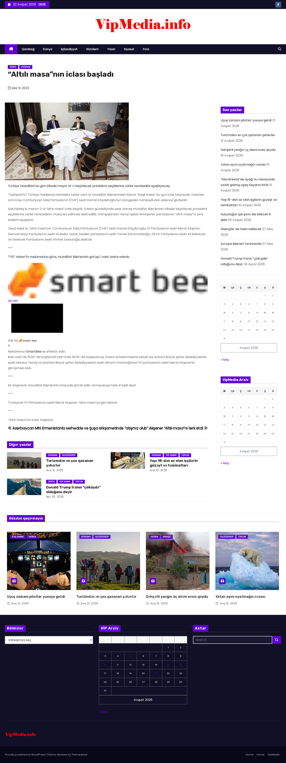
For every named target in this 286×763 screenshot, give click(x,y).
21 (257, 321)
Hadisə (32, 536)
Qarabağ (28, 49)
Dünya (47, 49)
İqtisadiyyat (69, 49)
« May (225, 359)
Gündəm (92, 49)
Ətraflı (13, 301)
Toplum (185, 455)
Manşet (167, 536)
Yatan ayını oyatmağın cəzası (243, 164)
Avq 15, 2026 (228, 603)
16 (273, 312)
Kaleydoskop (68, 455)
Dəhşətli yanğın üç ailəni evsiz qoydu (248, 150)
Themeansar (79, 754)
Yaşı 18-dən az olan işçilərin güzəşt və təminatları (174, 463)
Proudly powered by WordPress (25, 754)
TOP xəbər (171, 455)
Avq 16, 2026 (159, 603)
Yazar (111, 49)
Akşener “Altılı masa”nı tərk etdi (176, 428)
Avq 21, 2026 (54, 470)
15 (265, 312)
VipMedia (274, 754)
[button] (279, 49)
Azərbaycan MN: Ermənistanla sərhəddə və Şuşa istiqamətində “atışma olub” (80, 428)
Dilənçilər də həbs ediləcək (241, 229)
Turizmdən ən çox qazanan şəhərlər (248, 135)
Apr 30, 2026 (55, 497)
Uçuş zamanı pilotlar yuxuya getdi (246, 120)
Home (250, 754)
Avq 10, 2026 (158, 470)
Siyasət (129, 49)
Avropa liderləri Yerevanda (241, 244)
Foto (146, 49)
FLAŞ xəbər (18, 536)
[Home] (11, 49)
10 (224, 312)
